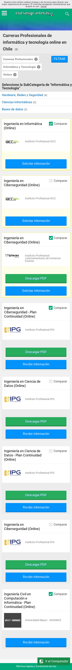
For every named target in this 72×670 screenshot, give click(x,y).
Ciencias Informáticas (17, 102)
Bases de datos (13, 109)
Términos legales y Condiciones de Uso (36, 666)
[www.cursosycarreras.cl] (36, 13)
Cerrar (44, 6)
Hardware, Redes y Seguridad (23, 95)
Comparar (60, 123)
